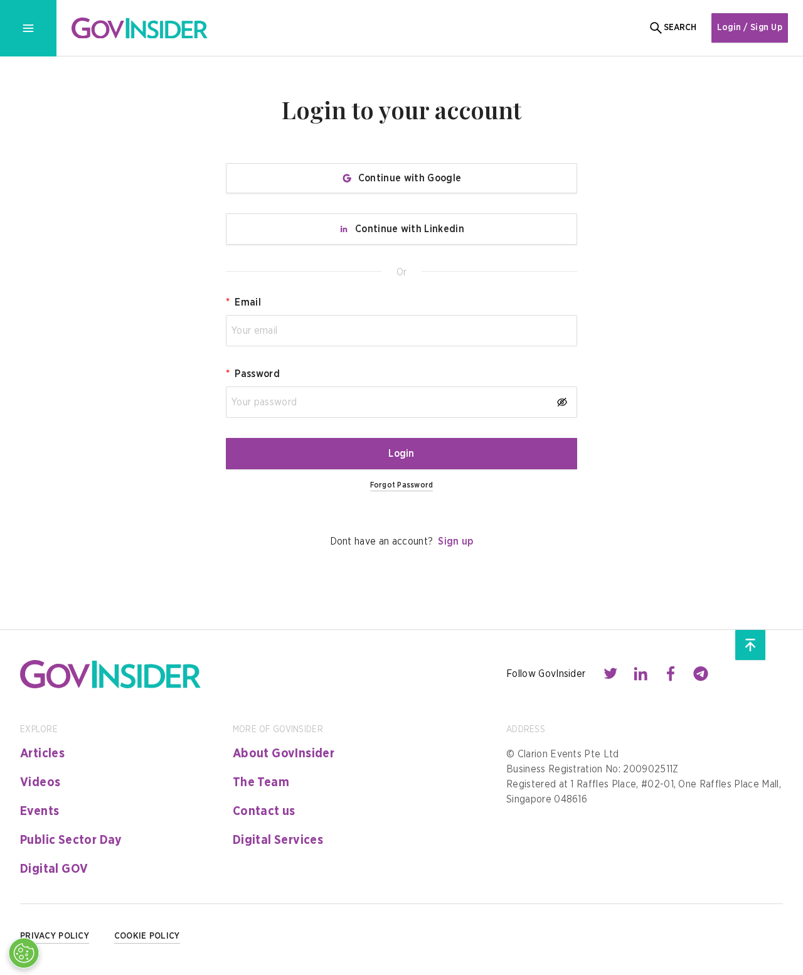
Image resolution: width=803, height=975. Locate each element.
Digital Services (278, 840)
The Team (261, 782)
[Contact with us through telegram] (701, 674)
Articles (42, 753)
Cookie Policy (147, 936)
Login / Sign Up (749, 27)
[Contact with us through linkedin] (640, 674)
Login (401, 454)
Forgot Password (401, 485)
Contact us (264, 811)
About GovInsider (283, 753)
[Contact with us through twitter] (610, 674)
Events (39, 811)
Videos (40, 782)
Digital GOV (54, 869)
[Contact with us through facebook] (671, 674)
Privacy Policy (54, 936)
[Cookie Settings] (24, 953)
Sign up (455, 541)
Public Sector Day (71, 840)
